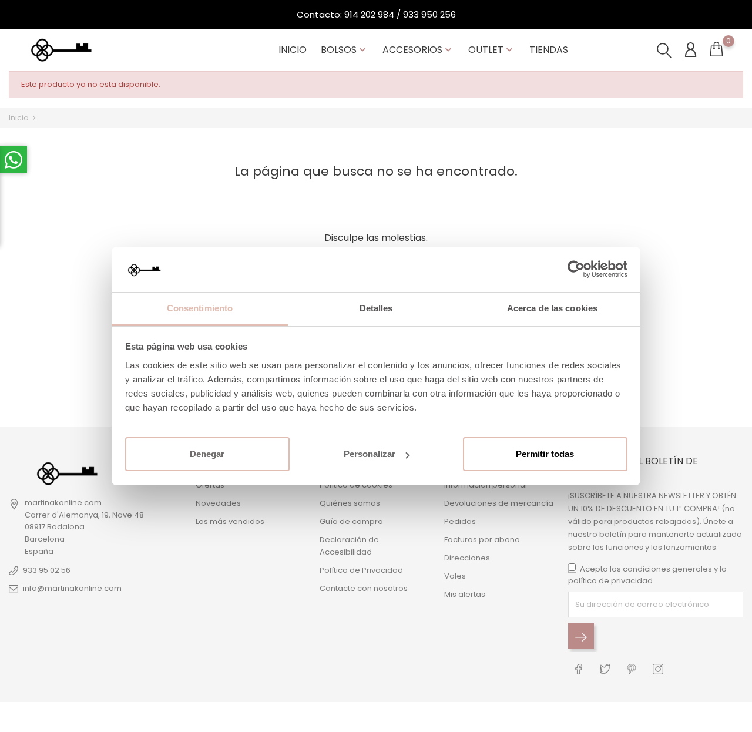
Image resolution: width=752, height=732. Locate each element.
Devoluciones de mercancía (498, 503)
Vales (455, 576)
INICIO (292, 49)
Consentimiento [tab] (200, 308)
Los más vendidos (230, 521)
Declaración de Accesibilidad (349, 546)
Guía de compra (351, 521)
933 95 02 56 (46, 570)
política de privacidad (610, 580)
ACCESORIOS (418, 49)
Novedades (218, 503)
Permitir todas (545, 454)
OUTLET (491, 49)
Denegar (207, 454)
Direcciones (467, 557)
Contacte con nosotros (364, 588)
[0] (716, 52)
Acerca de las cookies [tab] (552, 308)
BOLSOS (344, 49)
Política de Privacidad (361, 570)
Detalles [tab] (376, 308)
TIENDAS (548, 49)
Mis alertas (464, 594)
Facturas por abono (482, 539)
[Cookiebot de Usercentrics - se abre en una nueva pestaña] (576, 269)
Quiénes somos (350, 503)
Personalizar (369, 454)
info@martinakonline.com (72, 588)
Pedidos (460, 521)
